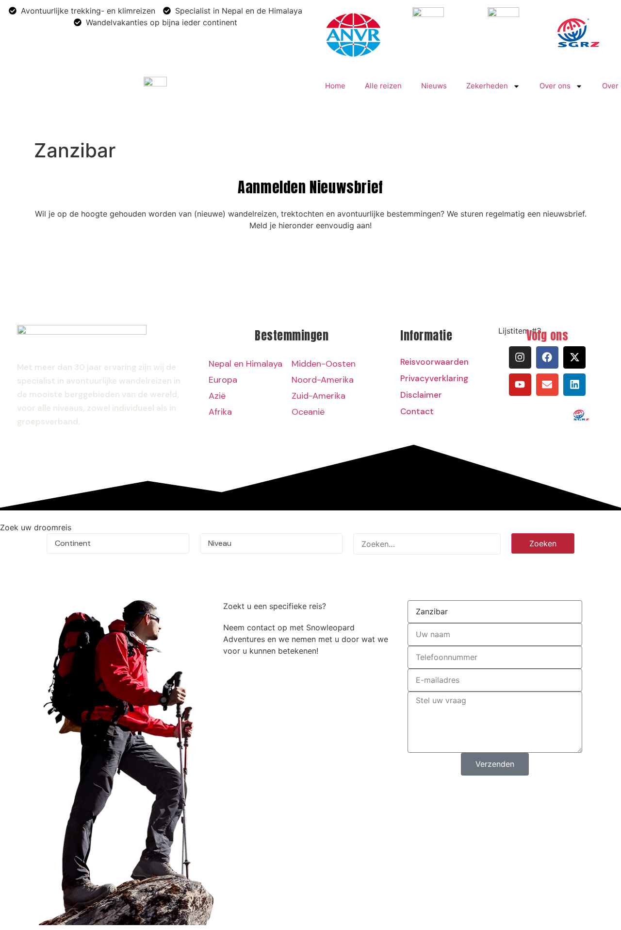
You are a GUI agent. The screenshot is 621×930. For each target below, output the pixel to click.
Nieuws (434, 85)
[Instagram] (520, 357)
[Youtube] (520, 384)
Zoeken (542, 543)
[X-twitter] (574, 357)
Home (335, 85)
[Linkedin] (574, 384)
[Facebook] (547, 357)
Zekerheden (487, 85)
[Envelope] (547, 384)
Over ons (555, 85)
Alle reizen (383, 85)
